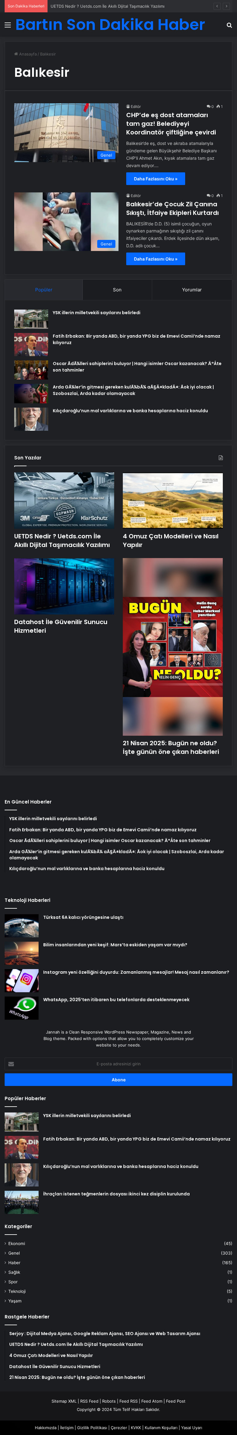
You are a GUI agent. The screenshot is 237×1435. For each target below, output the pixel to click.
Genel (14, 1253)
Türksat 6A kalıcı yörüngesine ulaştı (83, 917)
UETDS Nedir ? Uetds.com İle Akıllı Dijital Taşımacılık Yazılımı (62, 540)
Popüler (43, 290)
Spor (13, 1281)
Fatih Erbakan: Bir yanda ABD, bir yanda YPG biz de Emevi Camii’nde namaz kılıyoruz (137, 1139)
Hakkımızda (45, 1427)
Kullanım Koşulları (161, 1427)
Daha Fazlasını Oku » (155, 178)
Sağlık (14, 1272)
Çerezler (119, 1427)
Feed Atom (151, 1401)
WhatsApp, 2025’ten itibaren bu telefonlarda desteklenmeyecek (116, 1000)
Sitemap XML (64, 1401)
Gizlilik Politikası (92, 1427)
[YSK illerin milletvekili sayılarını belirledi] (31, 319)
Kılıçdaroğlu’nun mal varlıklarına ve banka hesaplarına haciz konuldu (130, 411)
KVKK (136, 1427)
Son (117, 290)
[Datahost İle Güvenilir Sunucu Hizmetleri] (64, 586)
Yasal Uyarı (191, 1427)
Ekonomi (16, 1243)
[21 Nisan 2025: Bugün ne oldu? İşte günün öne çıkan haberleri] (173, 647)
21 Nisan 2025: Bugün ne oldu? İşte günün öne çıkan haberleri (171, 747)
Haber (14, 1262)
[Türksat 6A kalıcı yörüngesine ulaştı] (22, 925)
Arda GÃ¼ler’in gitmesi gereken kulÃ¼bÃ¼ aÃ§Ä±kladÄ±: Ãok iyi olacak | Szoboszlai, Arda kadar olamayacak (133, 390)
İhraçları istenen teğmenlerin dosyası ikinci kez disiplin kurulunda (116, 1194)
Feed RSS (128, 1401)
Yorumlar (192, 290)
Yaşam (15, 1300)
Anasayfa (27, 53)
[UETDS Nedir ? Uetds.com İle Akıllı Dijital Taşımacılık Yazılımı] (64, 500)
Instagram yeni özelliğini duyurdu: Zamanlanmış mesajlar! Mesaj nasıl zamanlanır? (136, 972)
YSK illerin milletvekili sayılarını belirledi (96, 313)
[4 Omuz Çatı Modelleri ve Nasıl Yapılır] (173, 500)
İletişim (66, 1427)
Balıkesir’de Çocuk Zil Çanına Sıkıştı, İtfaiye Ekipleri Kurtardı (172, 208)
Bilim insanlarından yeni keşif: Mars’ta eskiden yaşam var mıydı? (115, 945)
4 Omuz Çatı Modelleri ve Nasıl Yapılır (86, 6)
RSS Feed (89, 1401)
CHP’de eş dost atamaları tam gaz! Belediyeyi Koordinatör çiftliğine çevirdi (171, 124)
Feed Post (175, 1401)
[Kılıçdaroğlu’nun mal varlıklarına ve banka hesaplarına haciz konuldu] (31, 419)
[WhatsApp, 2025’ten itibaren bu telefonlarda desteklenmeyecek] (22, 1008)
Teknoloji (17, 1291)
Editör (136, 106)
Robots (109, 1401)
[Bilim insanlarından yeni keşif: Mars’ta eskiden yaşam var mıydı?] (22, 953)
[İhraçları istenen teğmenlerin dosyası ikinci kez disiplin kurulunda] (22, 1202)
